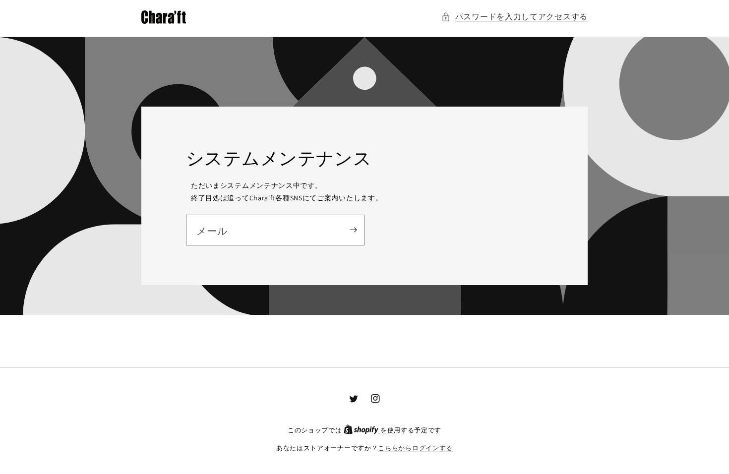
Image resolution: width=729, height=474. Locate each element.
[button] (514, 17)
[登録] (353, 230)
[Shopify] (362, 430)
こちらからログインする (415, 448)
